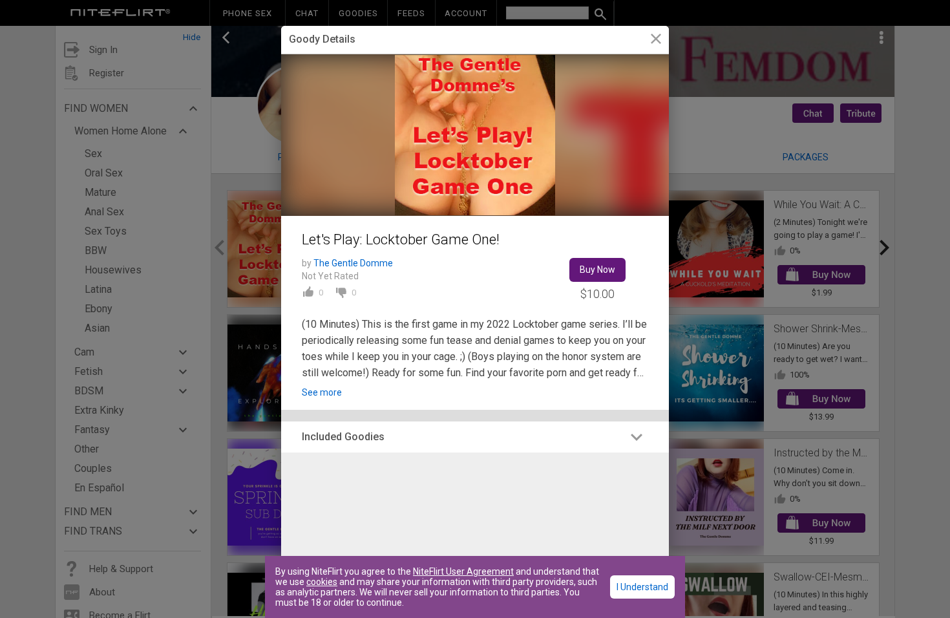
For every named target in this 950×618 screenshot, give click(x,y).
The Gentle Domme (353, 263)
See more (322, 392)
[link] (655, 40)
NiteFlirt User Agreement (463, 571)
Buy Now (597, 269)
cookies (321, 582)
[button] (475, 437)
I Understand (642, 587)
